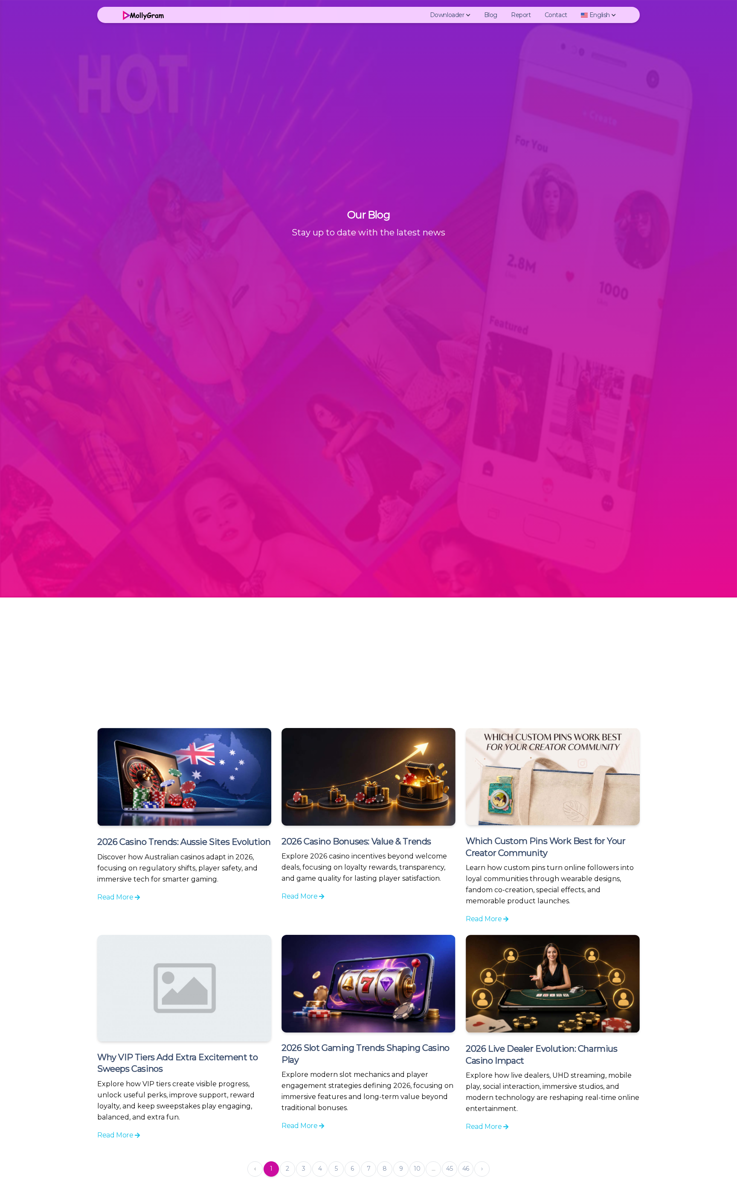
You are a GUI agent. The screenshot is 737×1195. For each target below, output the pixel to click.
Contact (556, 15)
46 (465, 1168)
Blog (490, 15)
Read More (116, 897)
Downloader (447, 15)
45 (449, 1168)
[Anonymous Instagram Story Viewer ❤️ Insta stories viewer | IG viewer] (142, 15)
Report (521, 15)
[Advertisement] (368, 661)
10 (417, 1168)
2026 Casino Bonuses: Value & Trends (356, 841)
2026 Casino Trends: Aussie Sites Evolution (183, 842)
